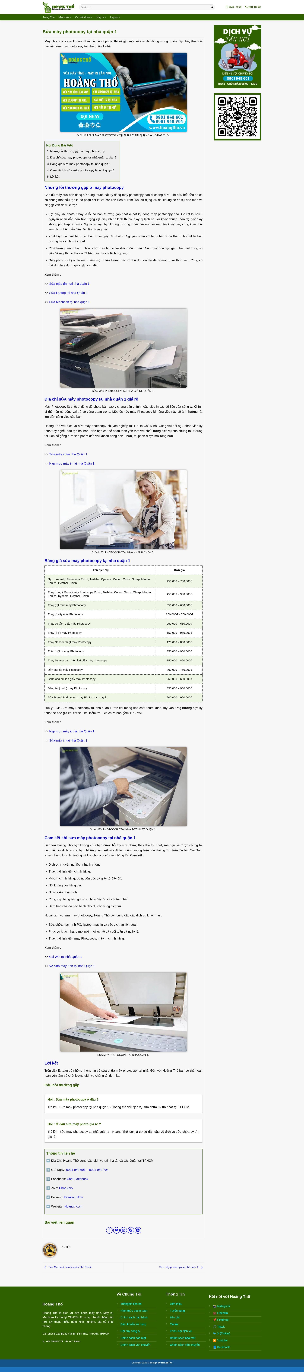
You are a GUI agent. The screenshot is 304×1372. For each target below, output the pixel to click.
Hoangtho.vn (73, 1206)
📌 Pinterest (220, 1319)
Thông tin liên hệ (131, 1303)
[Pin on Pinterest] (131, 1230)
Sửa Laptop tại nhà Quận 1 (68, 293)
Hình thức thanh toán (133, 1310)
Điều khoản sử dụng (133, 1324)
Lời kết (54, 176)
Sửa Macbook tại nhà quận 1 (69, 302)
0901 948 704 (98, 1169)
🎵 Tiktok (219, 1326)
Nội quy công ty (130, 1331)
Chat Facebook (77, 1179)
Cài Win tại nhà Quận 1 (65, 956)
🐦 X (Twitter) (221, 1333)
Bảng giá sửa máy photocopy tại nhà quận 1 (80, 164)
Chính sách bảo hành (134, 1317)
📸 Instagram (221, 1306)
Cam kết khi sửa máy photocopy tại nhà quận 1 (82, 170)
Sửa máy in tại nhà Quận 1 (68, 454)
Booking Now (73, 1197)
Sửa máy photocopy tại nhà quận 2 (179, 1267)
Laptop (114, 17)
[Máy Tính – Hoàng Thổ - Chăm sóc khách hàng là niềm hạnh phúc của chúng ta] (58, 7)
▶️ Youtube (220, 1340)
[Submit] (212, 7)
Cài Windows (82, 17)
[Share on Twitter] (116, 1230)
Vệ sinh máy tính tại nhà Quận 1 (72, 966)
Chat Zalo (66, 1188)
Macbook (64, 17)
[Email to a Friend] (123, 1230)
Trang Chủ (49, 17)
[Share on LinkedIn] (138, 1230)
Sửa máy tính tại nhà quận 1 (69, 283)
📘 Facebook (221, 1347)
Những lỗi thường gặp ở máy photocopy (77, 151)
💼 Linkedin (220, 1313)
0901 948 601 (76, 1169)
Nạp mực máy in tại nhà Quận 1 (71, 463)
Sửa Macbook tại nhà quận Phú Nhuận (70, 1267)
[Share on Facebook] (109, 1230)
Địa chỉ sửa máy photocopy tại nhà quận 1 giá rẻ (83, 157)
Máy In (100, 17)
